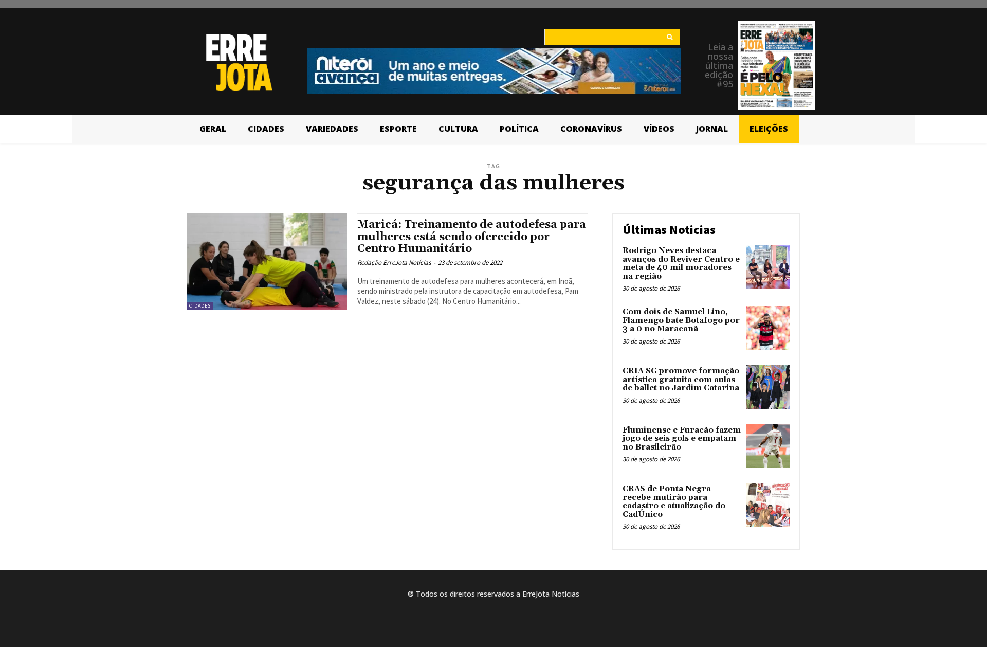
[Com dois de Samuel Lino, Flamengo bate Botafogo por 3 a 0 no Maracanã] (768, 328)
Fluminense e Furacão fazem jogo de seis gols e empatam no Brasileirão (682, 438)
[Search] (669, 37)
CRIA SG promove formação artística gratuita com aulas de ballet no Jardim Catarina (681, 379)
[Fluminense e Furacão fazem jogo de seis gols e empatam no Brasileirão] (768, 446)
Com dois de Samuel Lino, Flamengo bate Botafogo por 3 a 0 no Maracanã (681, 320)
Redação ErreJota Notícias (394, 262)
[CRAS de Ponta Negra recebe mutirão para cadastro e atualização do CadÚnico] (768, 505)
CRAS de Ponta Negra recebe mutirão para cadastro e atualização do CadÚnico (674, 501)
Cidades (200, 305)
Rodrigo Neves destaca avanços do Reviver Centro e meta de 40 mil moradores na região (681, 263)
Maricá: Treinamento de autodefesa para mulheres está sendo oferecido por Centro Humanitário (471, 236)
